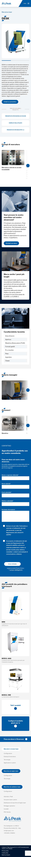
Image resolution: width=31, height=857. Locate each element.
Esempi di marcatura (10, 756)
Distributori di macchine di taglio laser (15, 802)
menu (25, 3)
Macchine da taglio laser (11, 771)
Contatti (6, 809)
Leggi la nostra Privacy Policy (15, 568)
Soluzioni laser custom (10, 799)
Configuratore (8, 753)
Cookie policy (5, 852)
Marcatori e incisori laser (11, 749)
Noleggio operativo (9, 806)
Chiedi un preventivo (10, 102)
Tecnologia (7, 759)
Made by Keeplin (6, 854)
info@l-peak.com (9, 830)
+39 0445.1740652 (9, 833)
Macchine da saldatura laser (12, 787)
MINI (3, 622)
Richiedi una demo (11, 243)
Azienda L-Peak (8, 796)
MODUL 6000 (6, 658)
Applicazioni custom (10, 762)
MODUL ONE (6, 695)
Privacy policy (5, 850)
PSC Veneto (7, 812)
